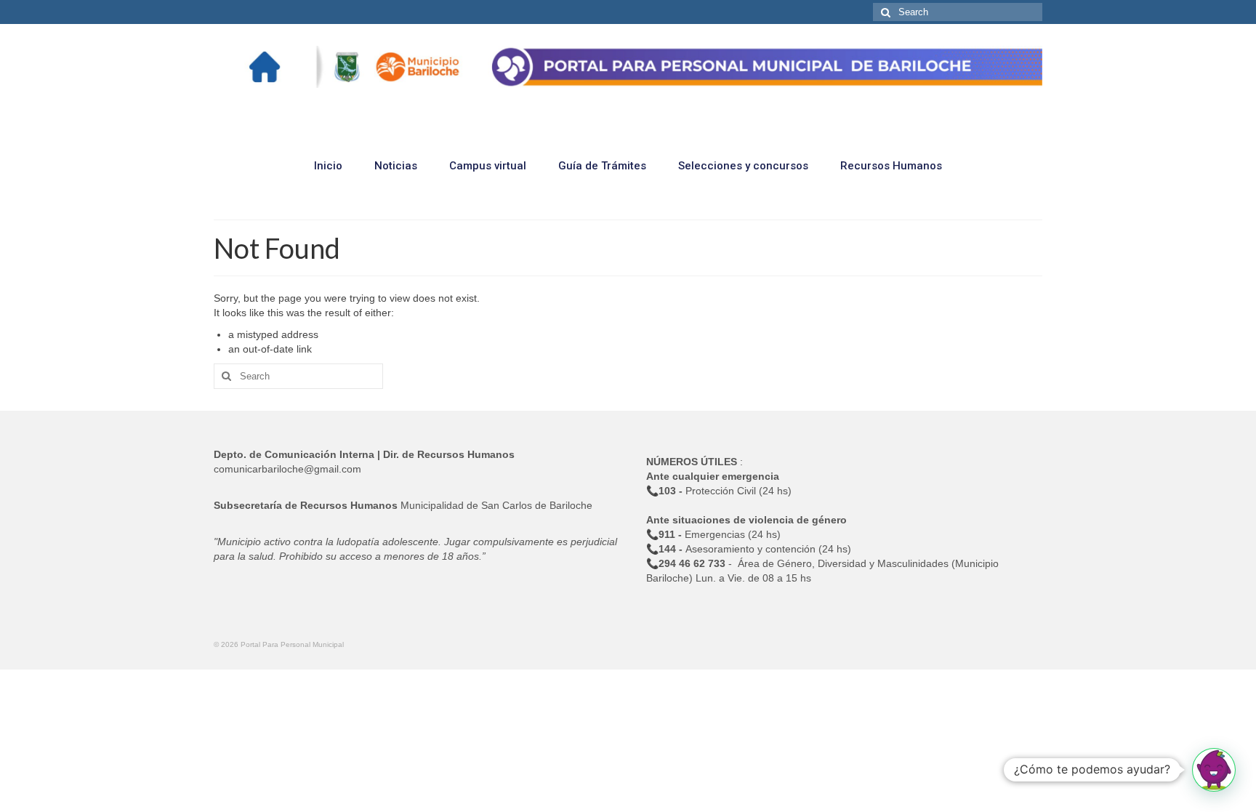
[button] (1214, 770)
